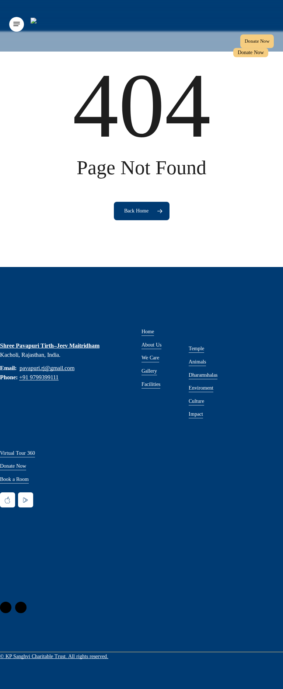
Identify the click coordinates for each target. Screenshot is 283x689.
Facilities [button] (151, 384)
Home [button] (148, 331)
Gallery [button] (149, 371)
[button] (16, 24)
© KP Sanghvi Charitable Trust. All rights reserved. (54, 656)
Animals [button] (197, 362)
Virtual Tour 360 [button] (17, 453)
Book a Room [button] (14, 479)
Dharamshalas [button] (203, 375)
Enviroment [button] (201, 388)
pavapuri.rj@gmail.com (47, 368)
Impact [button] (196, 414)
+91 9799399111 (39, 377)
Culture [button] (196, 401)
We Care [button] (150, 358)
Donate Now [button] (13, 466)
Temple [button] (196, 348)
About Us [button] (151, 345)
